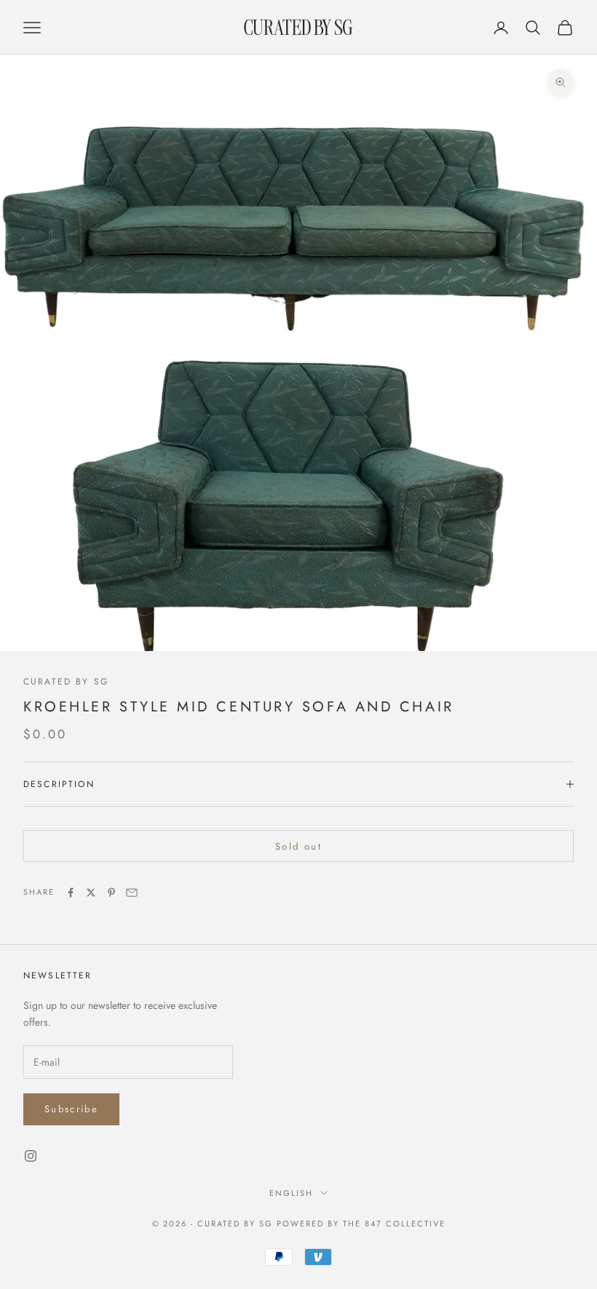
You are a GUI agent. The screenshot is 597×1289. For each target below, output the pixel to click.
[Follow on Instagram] (30, 1156)
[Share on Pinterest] (111, 892)
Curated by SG (65, 681)
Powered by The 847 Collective (361, 1223)
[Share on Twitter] (91, 892)
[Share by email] (132, 892)
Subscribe (71, 1109)
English (291, 1193)
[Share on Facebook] (70, 892)
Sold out (298, 846)
